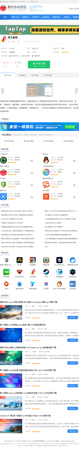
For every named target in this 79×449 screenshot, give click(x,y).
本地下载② (30, 141)
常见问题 (47, 75)
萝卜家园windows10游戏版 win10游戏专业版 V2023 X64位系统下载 (28, 393)
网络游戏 (56, 17)
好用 (7, 62)
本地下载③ (50, 141)
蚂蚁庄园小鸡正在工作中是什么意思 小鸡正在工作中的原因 (21, 211)
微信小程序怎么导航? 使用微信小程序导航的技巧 (18, 242)
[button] (39, 94)
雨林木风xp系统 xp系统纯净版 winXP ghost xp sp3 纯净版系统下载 (28, 347)
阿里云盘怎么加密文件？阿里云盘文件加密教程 (61, 231)
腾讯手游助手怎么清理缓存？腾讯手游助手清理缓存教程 (20, 238)
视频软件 (25, 17)
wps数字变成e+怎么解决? (53, 223)
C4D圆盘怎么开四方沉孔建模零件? (56, 215)
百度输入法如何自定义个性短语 (12, 223)
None (46, 246)
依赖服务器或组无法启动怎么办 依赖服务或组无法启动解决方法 (23, 227)
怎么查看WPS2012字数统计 (54, 227)
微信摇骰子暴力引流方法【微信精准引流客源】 (17, 215)
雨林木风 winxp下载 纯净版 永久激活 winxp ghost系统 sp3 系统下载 (28, 302)
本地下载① (10, 141)
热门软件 (35, 75)
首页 (5, 17)
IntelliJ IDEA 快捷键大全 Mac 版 (12, 219)
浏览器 (66, 17)
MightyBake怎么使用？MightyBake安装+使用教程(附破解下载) (22, 246)
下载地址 (22, 75)
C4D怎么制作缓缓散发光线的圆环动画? (58, 235)
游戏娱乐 (45, 17)
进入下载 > (73, 317)
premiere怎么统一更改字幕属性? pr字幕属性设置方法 (19, 231)
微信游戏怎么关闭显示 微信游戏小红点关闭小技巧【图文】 (21, 235)
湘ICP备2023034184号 (12, 441)
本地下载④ (69, 141)
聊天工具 (15, 17)
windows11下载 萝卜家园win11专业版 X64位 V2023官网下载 (25, 416)
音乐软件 (35, 17)
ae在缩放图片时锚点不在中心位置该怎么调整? (60, 219)
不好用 (19, 62)
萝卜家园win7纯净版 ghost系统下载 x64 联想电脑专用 (22, 325)
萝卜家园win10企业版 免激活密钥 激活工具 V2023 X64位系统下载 (28, 370)
